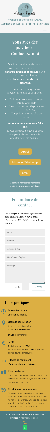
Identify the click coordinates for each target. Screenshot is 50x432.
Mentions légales (29, 418)
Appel (25, 151)
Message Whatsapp (25, 162)
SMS (25, 172)
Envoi (38, 287)
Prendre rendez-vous (16, 28)
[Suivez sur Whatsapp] (25, 427)
